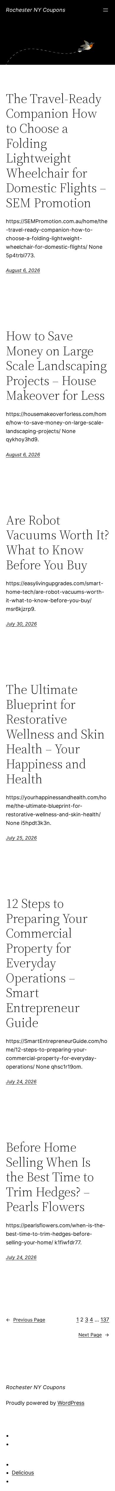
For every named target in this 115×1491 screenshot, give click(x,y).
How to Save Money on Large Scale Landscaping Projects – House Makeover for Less (56, 366)
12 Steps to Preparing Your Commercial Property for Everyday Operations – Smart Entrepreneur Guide (47, 963)
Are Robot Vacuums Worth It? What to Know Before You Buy (57, 542)
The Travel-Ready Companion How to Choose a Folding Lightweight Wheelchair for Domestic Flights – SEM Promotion (56, 150)
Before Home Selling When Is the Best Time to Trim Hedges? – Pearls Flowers (50, 1177)
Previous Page (25, 1320)
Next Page (93, 1335)
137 (105, 1319)
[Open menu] (105, 10)
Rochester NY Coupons (35, 10)
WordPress (71, 1403)
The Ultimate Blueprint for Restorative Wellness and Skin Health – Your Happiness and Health (55, 734)
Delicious (23, 1473)
